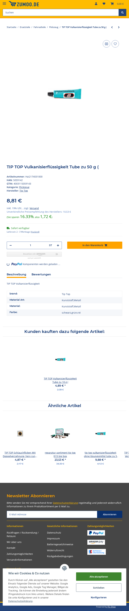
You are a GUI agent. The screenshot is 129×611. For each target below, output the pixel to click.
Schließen (98, 587)
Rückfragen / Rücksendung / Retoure (22, 534)
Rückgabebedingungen (60, 556)
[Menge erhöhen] (58, 245)
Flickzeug (24, 187)
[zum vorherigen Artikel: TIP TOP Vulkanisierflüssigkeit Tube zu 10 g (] (112, 27)
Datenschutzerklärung (65, 502)
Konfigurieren (99, 597)
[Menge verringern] (10, 245)
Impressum (53, 538)
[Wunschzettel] (104, 3)
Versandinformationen (19, 559)
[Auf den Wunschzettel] (115, 44)
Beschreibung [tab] (16, 274)
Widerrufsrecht (55, 550)
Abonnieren (109, 514)
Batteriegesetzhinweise (60, 544)
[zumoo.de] (24, 4)
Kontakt (11, 547)
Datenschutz (54, 532)
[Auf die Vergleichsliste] (106, 44)
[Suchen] (122, 12)
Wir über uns (14, 542)
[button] (96, 3)
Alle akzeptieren (99, 576)
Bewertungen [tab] (41, 274)
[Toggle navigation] (4, 2)
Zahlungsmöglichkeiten (20, 553)
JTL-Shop (112, 606)
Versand (34, 208)
